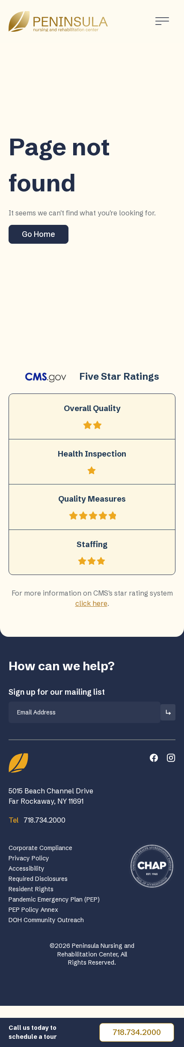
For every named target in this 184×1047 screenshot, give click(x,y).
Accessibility (27, 868)
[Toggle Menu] (162, 21)
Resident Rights (31, 889)
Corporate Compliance (40, 848)
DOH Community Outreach (46, 920)
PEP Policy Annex (33, 910)
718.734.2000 (137, 1032)
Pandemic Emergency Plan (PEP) (54, 899)
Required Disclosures (38, 879)
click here (91, 603)
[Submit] (167, 712)
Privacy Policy (29, 858)
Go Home (38, 234)
